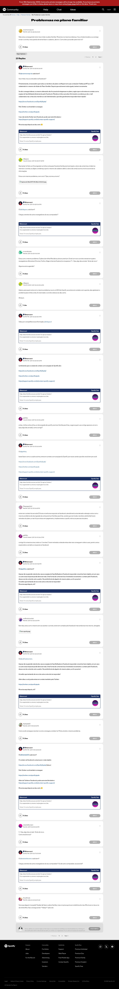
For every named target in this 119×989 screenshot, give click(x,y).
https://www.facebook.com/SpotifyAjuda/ (32, 765)
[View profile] (20, 31)
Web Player (62, 953)
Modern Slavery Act (73, 981)
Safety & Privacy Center (17, 981)
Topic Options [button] (21, 54)
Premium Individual (81, 949)
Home (13, 15)
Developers (46, 953)
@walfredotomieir (26, 659)
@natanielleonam (26, 858)
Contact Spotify (63, 962)
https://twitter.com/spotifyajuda (29, 112)
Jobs (27, 953)
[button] (100, 30)
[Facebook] (112, 946)
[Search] (103, 9)
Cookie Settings (41, 981)
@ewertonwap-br (26, 74)
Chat (59, 9)
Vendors (45, 966)
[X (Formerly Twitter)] (106, 946)
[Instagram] (100, 946)
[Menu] (114, 9)
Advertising (45, 958)
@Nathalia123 (24, 755)
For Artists (45, 949)
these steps (71, 4)
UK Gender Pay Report (10, 985)
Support (61, 949)
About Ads (52, 981)
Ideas (73, 9)
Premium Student (80, 962)
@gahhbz (23, 452)
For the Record (30, 958)
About (27, 949)
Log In (109, 9)
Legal (6, 981)
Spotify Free (79, 966)
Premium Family (25, 15)
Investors (45, 962)
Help (45, 9)
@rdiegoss (23, 209)
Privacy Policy (30, 981)
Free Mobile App (63, 958)
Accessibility (61, 981)
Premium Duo (79, 953)
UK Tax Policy (85, 981)
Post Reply (94, 929)
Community (13, 9)
